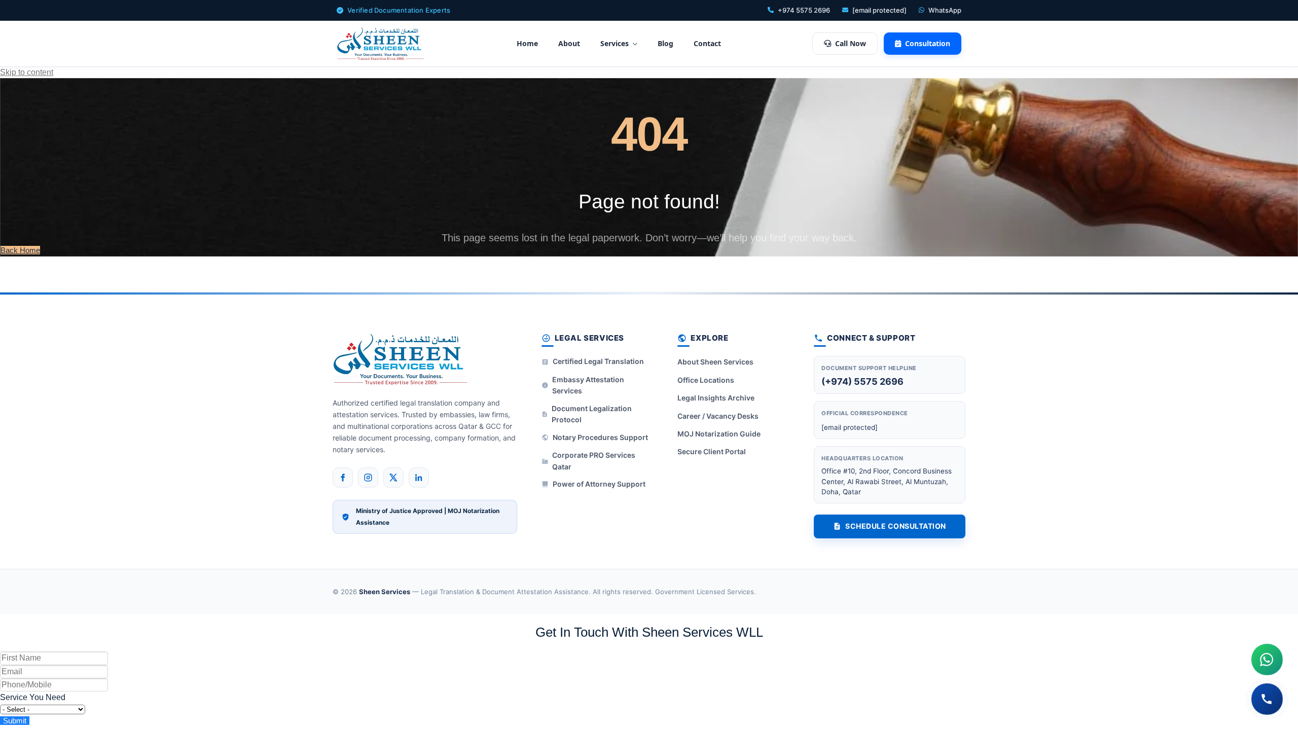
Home (527, 43)
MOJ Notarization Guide (719, 433)
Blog (665, 43)
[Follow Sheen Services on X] (393, 477)
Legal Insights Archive (715, 397)
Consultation (927, 43)
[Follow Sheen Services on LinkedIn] (419, 477)
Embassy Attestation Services (588, 385)
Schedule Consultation (895, 526)
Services (614, 43)
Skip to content (26, 72)
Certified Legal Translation (598, 361)
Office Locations (705, 380)
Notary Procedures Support (600, 437)
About (569, 43)
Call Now (850, 43)
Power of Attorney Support (599, 484)
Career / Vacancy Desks (718, 416)
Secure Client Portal (711, 451)
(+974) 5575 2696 (862, 381)
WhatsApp (944, 10)
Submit (14, 720)
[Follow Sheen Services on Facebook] (343, 477)
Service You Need (32, 697)
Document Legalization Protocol (592, 414)
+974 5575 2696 (804, 10)
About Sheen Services (715, 361)
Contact (707, 43)
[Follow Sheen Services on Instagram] (368, 477)
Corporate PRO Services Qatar (593, 460)
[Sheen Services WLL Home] (381, 43)
